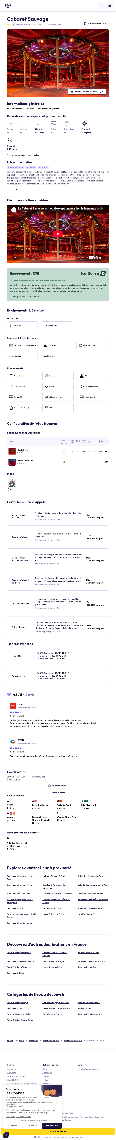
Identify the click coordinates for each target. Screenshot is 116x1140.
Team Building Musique (17, 1002)
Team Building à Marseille (19, 952)
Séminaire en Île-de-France (19, 893)
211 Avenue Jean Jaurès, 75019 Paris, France (43, 24)
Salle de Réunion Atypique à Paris (93, 885)
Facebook (47, 1072)
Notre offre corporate (88, 1069)
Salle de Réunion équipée (18, 1014)
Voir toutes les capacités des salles (23, 155)
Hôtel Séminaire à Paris (88, 914)
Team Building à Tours (88, 967)
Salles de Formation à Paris (90, 893)
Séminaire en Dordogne (53, 961)
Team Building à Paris (52, 908)
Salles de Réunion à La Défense (92, 876)
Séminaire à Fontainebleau (19, 923)
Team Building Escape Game (20, 1020)
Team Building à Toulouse (19, 967)
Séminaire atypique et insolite (55, 1002)
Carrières (11, 1072)
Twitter (45, 1076)
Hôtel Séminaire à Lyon (88, 952)
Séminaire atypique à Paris (19, 885)
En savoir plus (14, 189)
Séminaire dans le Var (52, 967)
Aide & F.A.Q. (13, 1080)
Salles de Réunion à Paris (53, 876)
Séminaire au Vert (15, 1008)
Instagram (47, 1083)
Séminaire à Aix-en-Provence (20, 961)
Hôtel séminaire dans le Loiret (91, 961)
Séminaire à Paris (15, 908)
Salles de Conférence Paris (90, 908)
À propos (11, 1069)
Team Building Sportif (52, 1014)
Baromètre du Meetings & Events (22, 1083)
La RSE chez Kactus (16, 1076)
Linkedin (46, 1080)
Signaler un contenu (69, 1117)
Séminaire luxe (84, 1008)
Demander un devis (58, 1131)
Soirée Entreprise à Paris (53, 914)
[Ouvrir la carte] (58, 785)
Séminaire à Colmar (16, 973)
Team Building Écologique (90, 1014)
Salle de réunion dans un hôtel (56, 1008)
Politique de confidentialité (92, 1117)
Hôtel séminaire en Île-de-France (93, 899)
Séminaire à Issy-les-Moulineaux (57, 893)
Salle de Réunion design (89, 1002)
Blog (44, 1069)
